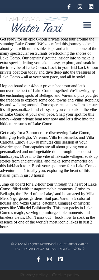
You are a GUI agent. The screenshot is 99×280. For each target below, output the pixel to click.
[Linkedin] (91, 6)
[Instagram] (80, 6)
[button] (87, 24)
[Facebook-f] (69, 6)
